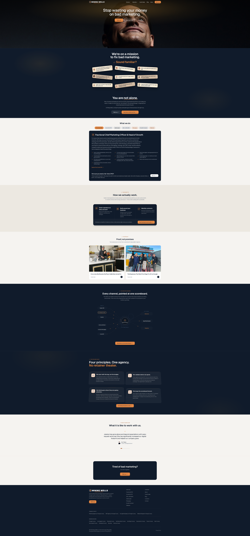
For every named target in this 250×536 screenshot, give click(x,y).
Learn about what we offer (129, 112)
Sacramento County (140, 521)
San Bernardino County (121, 521)
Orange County (92, 521)
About (151, 2)
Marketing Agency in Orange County (96, 513)
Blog (148, 2)
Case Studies (142, 2)
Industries (135, 2)
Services (128, 2)
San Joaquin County (93, 523)
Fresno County (150, 521)
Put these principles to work (124, 405)
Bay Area (110, 523)
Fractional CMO (99, 127)
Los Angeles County (101, 521)
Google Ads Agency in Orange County (128, 513)
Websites (152, 127)
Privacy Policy (158, 530)
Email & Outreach (143, 127)
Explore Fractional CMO (97, 167)
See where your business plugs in (124, 343)
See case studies (129, 20)
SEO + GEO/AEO (126, 127)
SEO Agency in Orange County (112, 513)
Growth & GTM (108, 127)
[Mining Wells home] (96, 2)
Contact (147, 501)
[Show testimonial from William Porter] (125, 448)
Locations (147, 498)
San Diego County (131, 521)
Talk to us (158, 2)
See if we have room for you (145, 222)
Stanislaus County (103, 523)
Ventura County (116, 523)
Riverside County (110, 521)
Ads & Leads (117, 127)
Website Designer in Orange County (144, 513)
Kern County (157, 521)
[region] (125, 77)
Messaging (135, 127)
